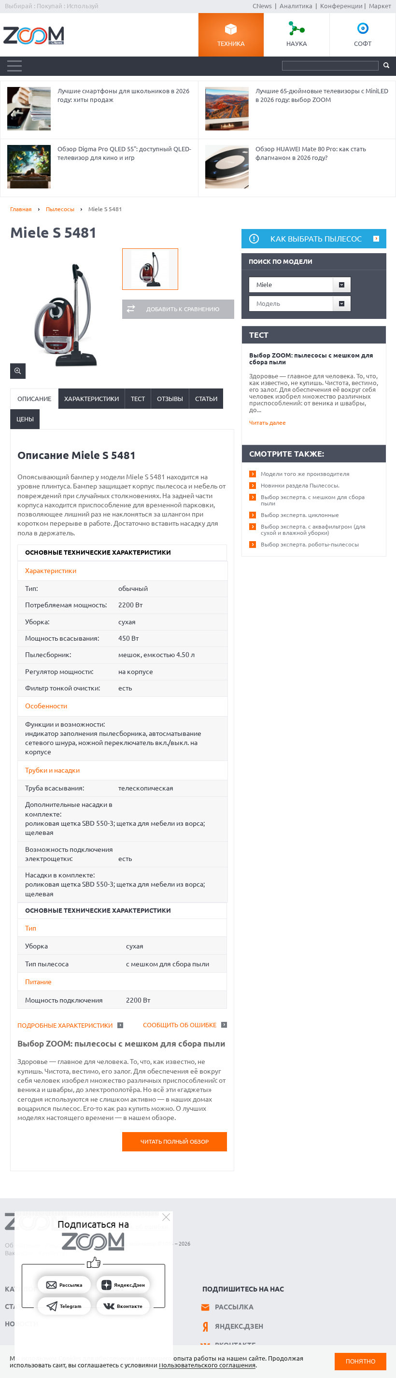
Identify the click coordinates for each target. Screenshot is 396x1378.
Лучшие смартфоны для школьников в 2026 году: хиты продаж (123, 95)
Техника (231, 43)
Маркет (380, 5)
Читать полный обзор (175, 1141)
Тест (138, 398)
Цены (25, 419)
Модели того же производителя (305, 474)
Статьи (206, 398)
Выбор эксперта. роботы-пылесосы (310, 544)
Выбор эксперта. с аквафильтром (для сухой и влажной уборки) (313, 529)
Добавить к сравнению (182, 309)
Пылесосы (60, 209)
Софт (362, 43)
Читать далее (267, 422)
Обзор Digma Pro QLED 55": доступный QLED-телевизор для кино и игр (124, 153)
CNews (262, 5)
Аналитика (296, 5)
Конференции (341, 5)
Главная (21, 209)
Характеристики (91, 398)
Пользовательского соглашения (207, 1365)
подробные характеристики (65, 1025)
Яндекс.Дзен (239, 1326)
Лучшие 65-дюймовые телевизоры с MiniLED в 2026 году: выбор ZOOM (321, 95)
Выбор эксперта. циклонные (300, 515)
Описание (34, 398)
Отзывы (170, 398)
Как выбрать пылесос (316, 238)
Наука (296, 43)
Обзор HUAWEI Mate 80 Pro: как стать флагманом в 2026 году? (310, 153)
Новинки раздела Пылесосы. (300, 485)
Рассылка (234, 1307)
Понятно (360, 1361)
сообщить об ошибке (179, 1024)
